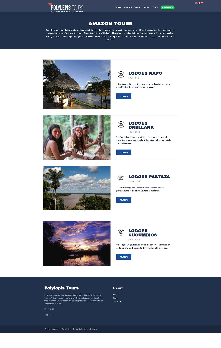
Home (118, 7)
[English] (196, 2)
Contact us (117, 301)
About (146, 7)
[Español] (202, 2)
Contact (128, 7)
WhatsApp (167, 7)
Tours (155, 7)
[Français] (199, 2)
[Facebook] (46, 315)
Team (137, 7)
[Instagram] (51, 315)
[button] (123, 96)
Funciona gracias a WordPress (58, 329)
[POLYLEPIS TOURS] (65, 7)
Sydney (82, 329)
